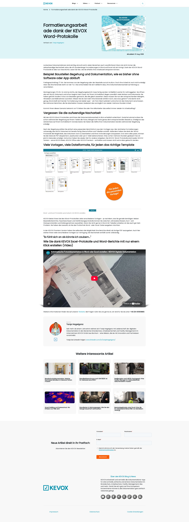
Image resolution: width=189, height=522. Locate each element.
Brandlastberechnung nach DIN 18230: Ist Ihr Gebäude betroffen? (94, 372)
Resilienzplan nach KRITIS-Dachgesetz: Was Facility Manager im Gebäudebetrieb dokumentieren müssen (129, 372)
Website (82, 312)
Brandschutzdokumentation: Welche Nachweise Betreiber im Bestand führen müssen (59, 372)
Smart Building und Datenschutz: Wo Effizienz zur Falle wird (59, 401)
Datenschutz (95, 512)
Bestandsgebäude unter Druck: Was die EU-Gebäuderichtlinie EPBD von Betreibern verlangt (129, 401)
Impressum (53, 512)
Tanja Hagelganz (58, 43)
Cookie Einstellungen (135, 512)
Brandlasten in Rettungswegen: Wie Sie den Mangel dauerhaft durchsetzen (94, 401)
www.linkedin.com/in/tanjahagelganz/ (100, 340)
